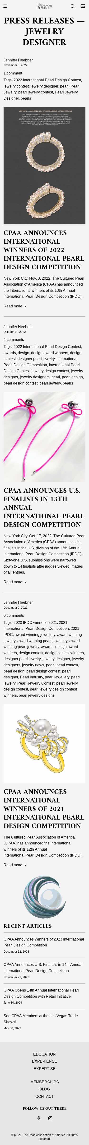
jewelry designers (35, 377)
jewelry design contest (50, 371)
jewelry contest (16, 86)
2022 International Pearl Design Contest (47, 80)
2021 (52, 623)
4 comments (14, 340)
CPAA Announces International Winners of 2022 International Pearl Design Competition (44, 250)
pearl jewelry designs (37, 695)
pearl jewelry (50, 383)
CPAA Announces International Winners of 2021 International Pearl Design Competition (44, 809)
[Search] (72, 6)
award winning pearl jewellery (42, 641)
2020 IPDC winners (30, 623)
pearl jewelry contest (35, 92)
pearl (64, 86)
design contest (31, 653)
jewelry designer (44, 86)
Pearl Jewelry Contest (35, 683)
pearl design (72, 377)
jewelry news (33, 665)
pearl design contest (20, 383)
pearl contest (67, 665)
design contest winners (64, 653)
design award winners (49, 353)
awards (10, 353)
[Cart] (83, 6)
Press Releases (39, 21)
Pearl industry (31, 677)
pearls (26, 98)
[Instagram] (50, 1118)
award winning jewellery (35, 635)
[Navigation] (5, 6)
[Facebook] (39, 1118)
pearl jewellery (57, 677)
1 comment (13, 73)
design (23, 353)
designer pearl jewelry (36, 359)
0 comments (14, 615)
